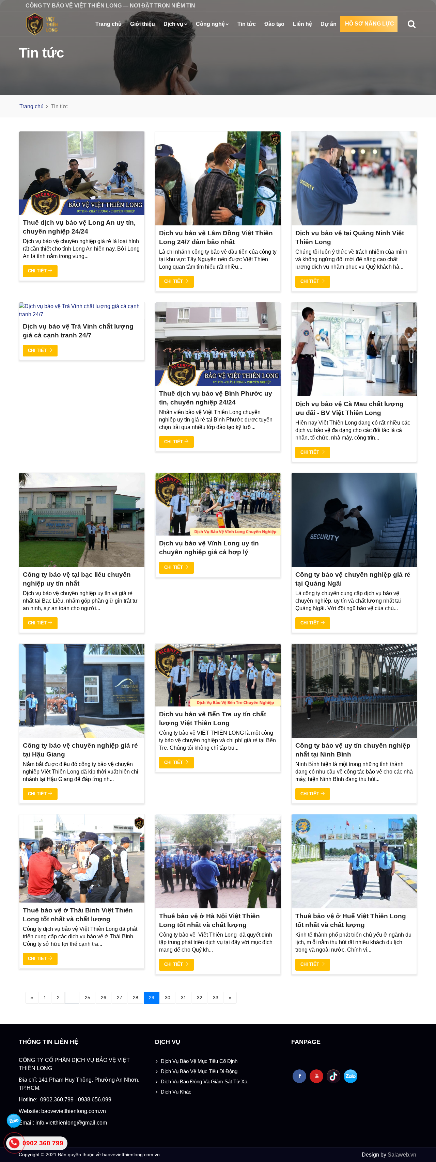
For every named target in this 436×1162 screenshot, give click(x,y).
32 (199, 997)
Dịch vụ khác (176, 1092)
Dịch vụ (173, 24)
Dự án (329, 24)
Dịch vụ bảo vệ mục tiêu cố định (199, 1061)
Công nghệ (210, 24)
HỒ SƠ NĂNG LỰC (369, 24)
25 (87, 997)
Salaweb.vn (401, 1155)
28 (135, 997)
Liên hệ (302, 24)
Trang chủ (108, 24)
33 (215, 997)
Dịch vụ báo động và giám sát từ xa (204, 1081)
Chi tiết (38, 270)
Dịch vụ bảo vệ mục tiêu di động (199, 1071)
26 (103, 997)
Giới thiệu (142, 24)
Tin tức (246, 24)
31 (183, 997)
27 (119, 997)
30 (167, 997)
